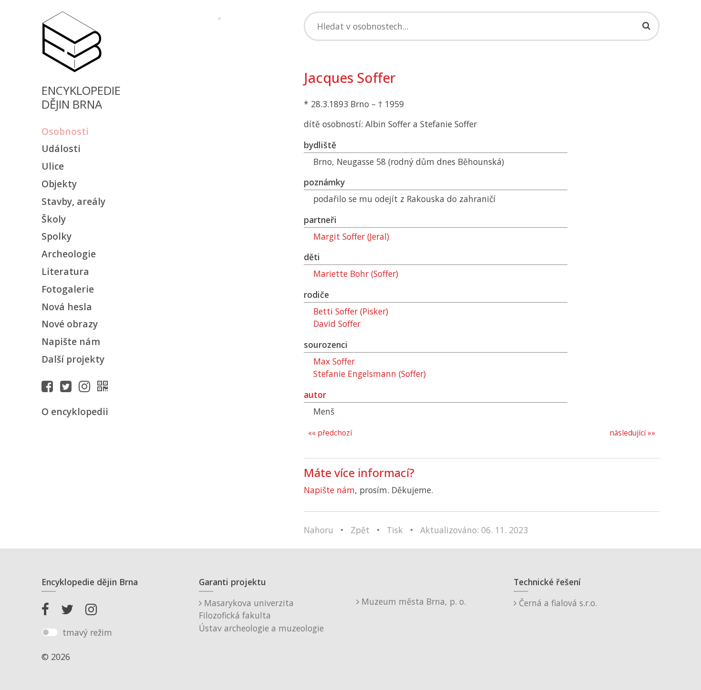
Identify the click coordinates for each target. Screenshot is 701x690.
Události (61, 148)
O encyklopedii (74, 411)
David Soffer (337, 323)
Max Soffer (334, 361)
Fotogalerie (67, 289)
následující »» (632, 433)
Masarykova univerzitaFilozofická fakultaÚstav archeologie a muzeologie (261, 615)
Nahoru (318, 530)
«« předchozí (330, 433)
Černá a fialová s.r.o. (556, 603)
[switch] (49, 632)
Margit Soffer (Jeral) (351, 236)
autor (315, 394)
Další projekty (72, 359)
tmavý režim (87, 632)
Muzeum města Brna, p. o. (412, 601)
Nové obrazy (69, 323)
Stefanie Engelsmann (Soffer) (369, 373)
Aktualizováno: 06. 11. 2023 (474, 530)
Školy (53, 219)
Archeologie (68, 253)
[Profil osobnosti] (105, 386)
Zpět (360, 530)
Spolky (56, 236)
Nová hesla (66, 306)
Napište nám (70, 341)
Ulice (52, 166)
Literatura (65, 271)
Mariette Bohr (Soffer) (355, 273)
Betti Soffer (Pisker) (350, 311)
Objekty (59, 183)
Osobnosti (65, 131)
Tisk (395, 530)
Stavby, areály (73, 201)
